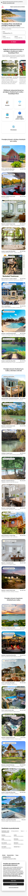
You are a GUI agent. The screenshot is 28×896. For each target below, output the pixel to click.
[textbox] (7, 38)
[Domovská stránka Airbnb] (3, 7)
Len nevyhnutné (13, 884)
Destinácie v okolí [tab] (5, 831)
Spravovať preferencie (13, 887)
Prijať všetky (13, 880)
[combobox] (13, 33)
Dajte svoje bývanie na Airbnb (17, 7)
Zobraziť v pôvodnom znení (8, 3)
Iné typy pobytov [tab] (15, 831)
